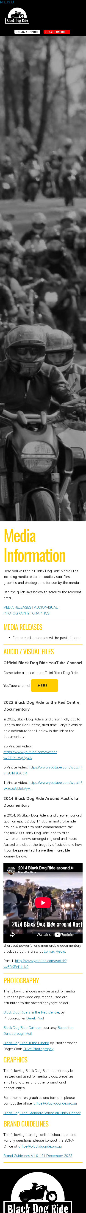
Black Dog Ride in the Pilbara (26, 1043)
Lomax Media (54, 951)
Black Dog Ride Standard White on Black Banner (41, 1113)
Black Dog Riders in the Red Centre (31, 1012)
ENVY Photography (38, 1049)
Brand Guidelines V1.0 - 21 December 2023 (37, 1156)
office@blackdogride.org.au (55, 1103)
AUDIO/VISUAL (46, 607)
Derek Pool (35, 1018)
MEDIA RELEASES (17, 607)
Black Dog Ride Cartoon (22, 1027)
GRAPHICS (41, 613)
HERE (43, 685)
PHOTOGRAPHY (16, 613)
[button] (7, 2)
